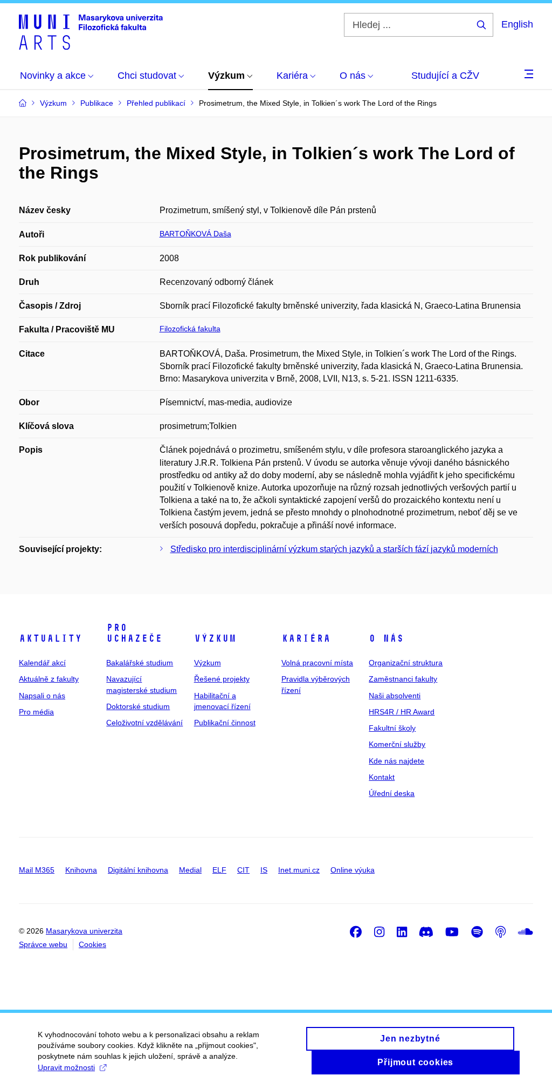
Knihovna (81, 870)
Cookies (92, 944)
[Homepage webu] (91, 31)
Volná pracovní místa (317, 662)
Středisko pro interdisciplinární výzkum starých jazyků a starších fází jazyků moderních (334, 549)
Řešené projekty (222, 679)
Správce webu (43, 944)
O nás (386, 638)
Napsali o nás (42, 695)
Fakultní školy (392, 728)
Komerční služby (397, 744)
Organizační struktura (406, 662)
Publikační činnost (225, 722)
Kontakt (382, 777)
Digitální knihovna (138, 870)
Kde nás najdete (396, 761)
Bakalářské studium (139, 662)
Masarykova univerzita (84, 931)
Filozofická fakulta (190, 328)
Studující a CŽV (445, 75)
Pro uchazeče (134, 633)
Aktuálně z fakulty (49, 679)
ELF (219, 870)
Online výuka (352, 870)
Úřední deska (392, 793)
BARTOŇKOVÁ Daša (195, 233)
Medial (190, 870)
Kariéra (305, 638)
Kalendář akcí (42, 662)
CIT (243, 870)
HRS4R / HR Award (401, 711)
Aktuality (50, 638)
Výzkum (215, 638)
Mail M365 (36, 870)
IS (263, 870)
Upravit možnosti (66, 1067)
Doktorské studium (138, 706)
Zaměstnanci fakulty (403, 679)
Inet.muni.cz (299, 870)
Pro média (36, 711)
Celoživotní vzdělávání (144, 722)
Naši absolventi (394, 695)
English (517, 24)
